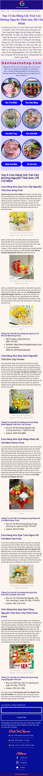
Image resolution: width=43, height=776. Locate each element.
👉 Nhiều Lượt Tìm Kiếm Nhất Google (22, 745)
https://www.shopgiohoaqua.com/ (27, 344)
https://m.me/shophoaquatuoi (18, 350)
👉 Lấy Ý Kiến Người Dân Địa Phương (21, 735)
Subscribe (21, 717)
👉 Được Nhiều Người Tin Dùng (19, 740)
